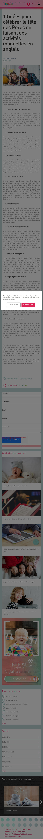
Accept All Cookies (28, 304)
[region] (21, 300)
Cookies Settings (13, 304)
